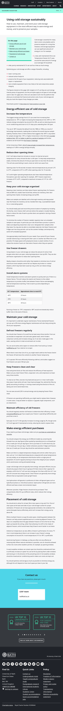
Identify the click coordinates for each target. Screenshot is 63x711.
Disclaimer (47, 674)
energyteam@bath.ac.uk (14, 414)
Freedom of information (52, 676)
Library (25, 689)
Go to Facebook (3, 664)
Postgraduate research (31, 684)
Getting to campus (11, 689)
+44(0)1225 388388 (8, 687)
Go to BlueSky (8, 664)
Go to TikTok (25, 664)
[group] (19, 622)
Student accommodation (31, 694)
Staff (32, 2)
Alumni (60, 2)
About (54, 6)
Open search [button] (60, 6)
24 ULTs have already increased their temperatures (38, 145)
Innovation (32, 6)
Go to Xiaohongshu (42, 664)
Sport (39, 6)
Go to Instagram (12, 664)
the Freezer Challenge (30, 140)
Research (23, 6)
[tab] (22, 634)
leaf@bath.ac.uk (11, 348)
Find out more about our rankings (31, 640)
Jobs (24, 699)
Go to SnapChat (21, 664)
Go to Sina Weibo (33, 664)
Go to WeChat (29, 664)
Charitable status (7, 705)
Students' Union (28, 692)
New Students (50, 2)
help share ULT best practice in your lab (32, 104)
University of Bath (5, 2)
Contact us (12, 56)
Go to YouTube (38, 664)
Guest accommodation (31, 697)
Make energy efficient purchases (19, 51)
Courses (16, 6)
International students (31, 687)
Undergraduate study (30, 676)
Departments (46, 6)
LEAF (18, 95)
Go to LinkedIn (16, 664)
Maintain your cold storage (17, 49)
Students (40, 2)
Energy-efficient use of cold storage (17, 45)
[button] (18, 634)
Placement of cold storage (17, 54)
